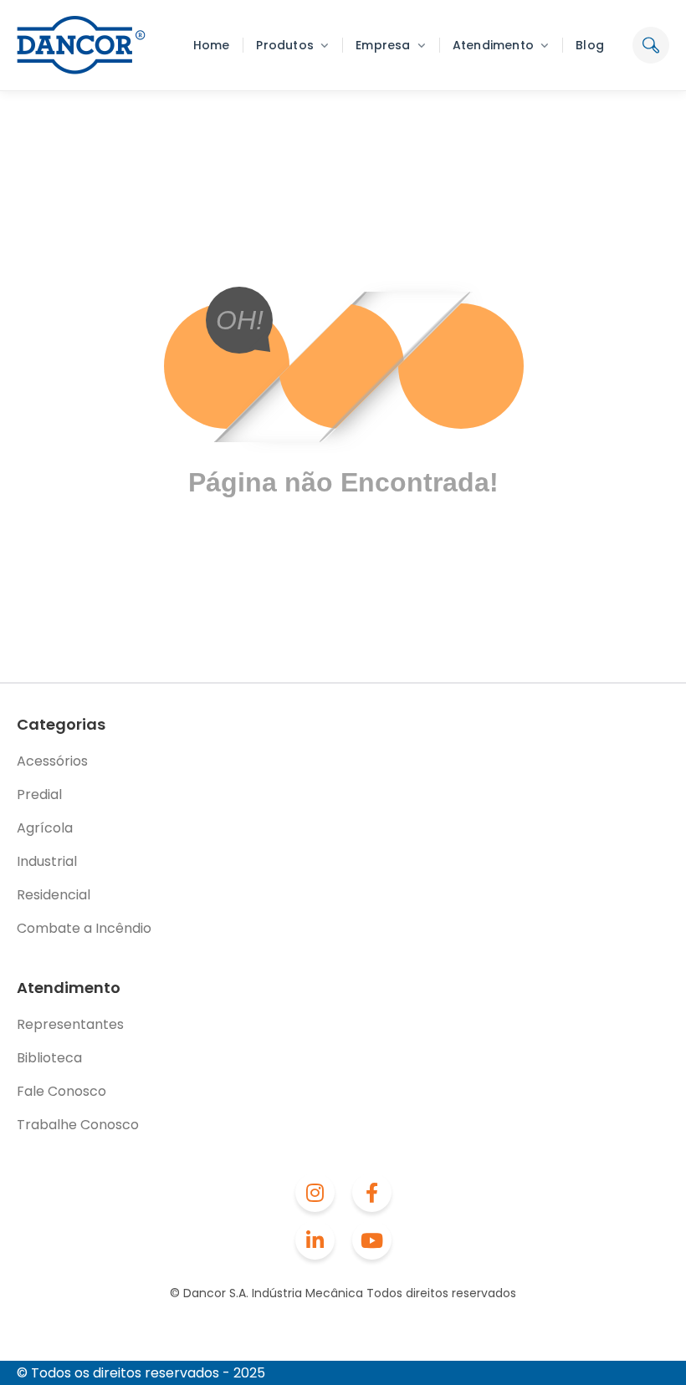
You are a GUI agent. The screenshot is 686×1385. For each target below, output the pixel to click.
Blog (590, 45)
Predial (39, 794)
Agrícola (45, 828)
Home (211, 45)
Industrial (47, 861)
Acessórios (52, 761)
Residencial (53, 894)
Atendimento (493, 45)
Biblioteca (49, 1057)
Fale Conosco (61, 1091)
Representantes (70, 1024)
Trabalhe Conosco (78, 1124)
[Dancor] (81, 45)
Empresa (383, 45)
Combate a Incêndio (84, 928)
